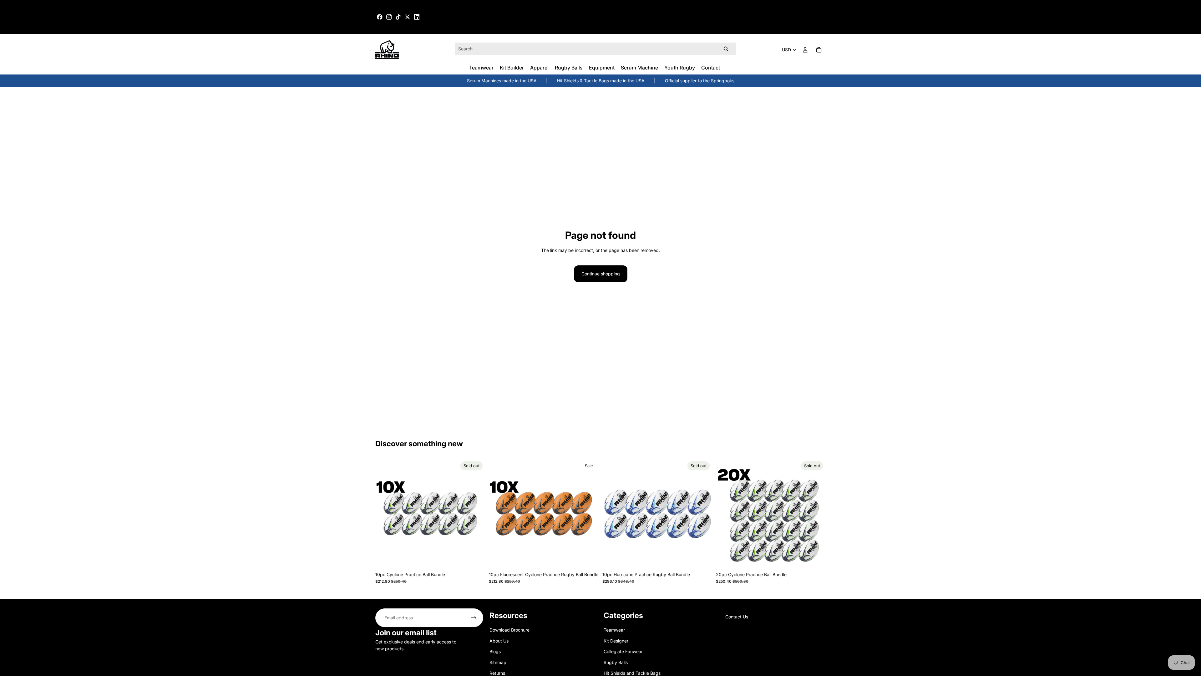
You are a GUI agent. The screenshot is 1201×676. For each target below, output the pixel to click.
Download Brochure (509, 629)
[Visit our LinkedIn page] (417, 17)
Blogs (495, 651)
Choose (594, 558)
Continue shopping (600, 273)
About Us (499, 640)
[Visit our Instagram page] (389, 17)
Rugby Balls (616, 662)
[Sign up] (473, 617)
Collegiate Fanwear (623, 651)
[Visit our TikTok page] (398, 17)
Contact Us (736, 616)
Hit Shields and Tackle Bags (632, 673)
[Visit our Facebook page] (380, 17)
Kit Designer (616, 640)
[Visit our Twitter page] (407, 17)
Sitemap (497, 662)
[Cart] (819, 50)
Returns (497, 673)
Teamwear (614, 629)
